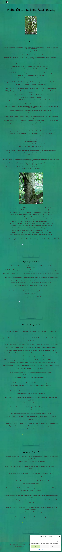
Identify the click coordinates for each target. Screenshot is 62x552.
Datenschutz (46, 549)
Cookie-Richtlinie (41, 549)
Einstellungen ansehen (55, 546)
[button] (59, 536)
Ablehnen (45, 546)
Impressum (51, 549)
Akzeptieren (35, 546)
